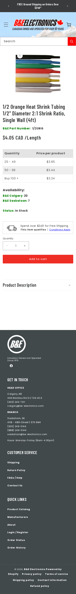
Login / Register (17, 532)
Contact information (52, 580)
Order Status (16, 540)
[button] (6, 25)
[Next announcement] (67, 6)
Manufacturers (17, 517)
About (11, 524)
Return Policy (16, 470)
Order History (16, 547)
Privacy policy (32, 574)
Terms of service (56, 574)
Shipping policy (23, 580)
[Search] (72, 41)
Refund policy (39, 586)
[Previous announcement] (8, 6)
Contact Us (15, 485)
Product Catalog (18, 509)
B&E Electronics (34, 569)
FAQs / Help (15, 477)
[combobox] (38, 41)
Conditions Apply (59, 229)
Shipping (13, 462)
